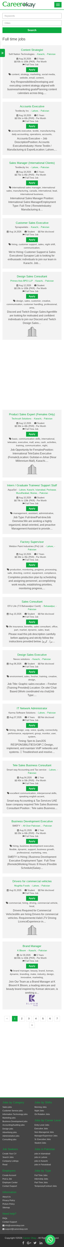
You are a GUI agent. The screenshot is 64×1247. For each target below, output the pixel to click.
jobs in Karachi (41, 1161)
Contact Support (9, 1186)
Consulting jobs (9, 1139)
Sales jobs (7, 1107)
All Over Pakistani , (32, 826)
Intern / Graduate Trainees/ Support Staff (32, 485)
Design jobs (7, 1129)
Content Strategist (32, 49)
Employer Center (10, 1182)
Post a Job (7, 1179)
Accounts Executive (32, 106)
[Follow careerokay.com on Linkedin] (40, 1242)
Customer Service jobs (12, 1111)
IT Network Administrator (32, 708)
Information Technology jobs (15, 1114)
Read (4, 1164)
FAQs (4, 1218)
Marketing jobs (9, 1118)
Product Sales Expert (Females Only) (32, 414)
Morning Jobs (40, 1107)
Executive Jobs (41, 1128)
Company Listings (10, 1161)
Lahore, (35, 111)
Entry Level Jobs (41, 1125)
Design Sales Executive (32, 654)
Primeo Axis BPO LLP (21, 280)
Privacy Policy (8, 1200)
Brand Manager (32, 946)
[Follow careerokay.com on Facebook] (23, 1242)
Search (32, 30)
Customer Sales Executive (32, 222)
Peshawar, (51, 490)
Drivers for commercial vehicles (32, 881)
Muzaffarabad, (23, 493)
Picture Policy (8, 1204)
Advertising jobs (9, 1132)
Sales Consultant (32, 601)
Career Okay (30, 1238)
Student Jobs (40, 1143)
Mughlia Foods (22, 885)
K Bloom (21, 950)
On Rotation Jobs (42, 1114)
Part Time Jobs (41, 1182)
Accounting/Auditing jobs (13, 1125)
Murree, (34, 493)
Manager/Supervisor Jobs (45, 1136)
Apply (32, 69)
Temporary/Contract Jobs (45, 1186)
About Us (6, 1197)
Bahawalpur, (50, 606)
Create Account (9, 1175)
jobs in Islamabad (42, 1154)
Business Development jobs (14, 1121)
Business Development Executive (32, 821)
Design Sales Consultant (32, 276)
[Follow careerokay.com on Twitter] (34, 1242)
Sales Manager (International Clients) (32, 162)
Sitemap (6, 1207)
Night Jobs (39, 1111)
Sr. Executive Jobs (42, 1139)
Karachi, (41, 54)
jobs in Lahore (40, 1157)
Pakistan (51, 54)
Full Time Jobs (40, 1175)
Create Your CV (9, 1154)
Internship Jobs (41, 1179)
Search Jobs (8, 1157)
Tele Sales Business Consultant (32, 765)
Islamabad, (41, 490)
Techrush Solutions (21, 418)
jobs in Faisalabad (42, 1164)
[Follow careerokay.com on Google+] (29, 1242)
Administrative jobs (10, 1136)
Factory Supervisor (32, 541)
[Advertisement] (32, 374)
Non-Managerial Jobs (44, 1132)
